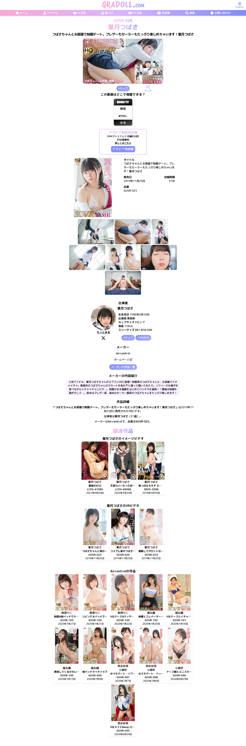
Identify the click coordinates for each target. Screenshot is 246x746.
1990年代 (143, 337)
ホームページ (121, 359)
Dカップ (123, 88)
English (239, 6)
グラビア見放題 (123, 149)
